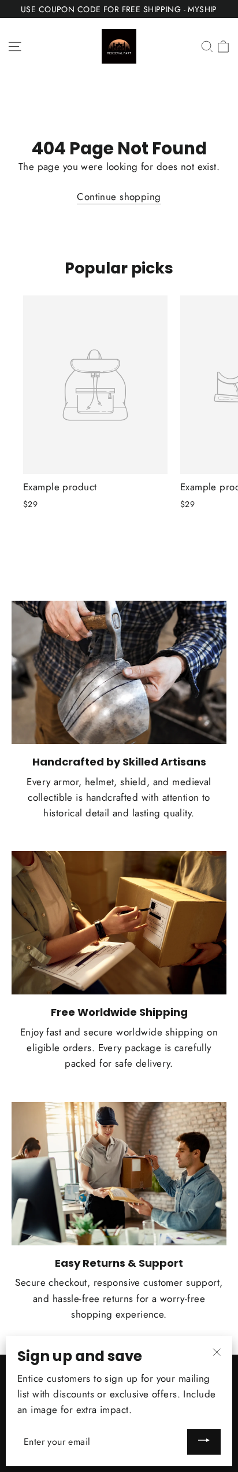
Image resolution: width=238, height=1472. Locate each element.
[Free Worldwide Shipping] (119, 922)
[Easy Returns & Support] (119, 1173)
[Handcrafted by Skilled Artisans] (119, 672)
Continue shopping (119, 197)
